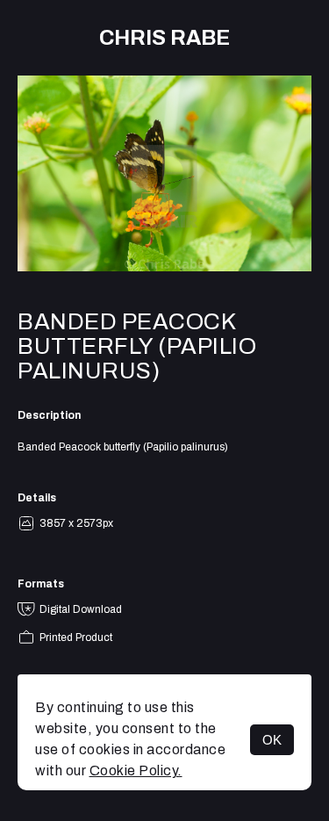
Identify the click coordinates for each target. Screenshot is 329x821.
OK (272, 739)
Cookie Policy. (135, 770)
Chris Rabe (164, 37)
